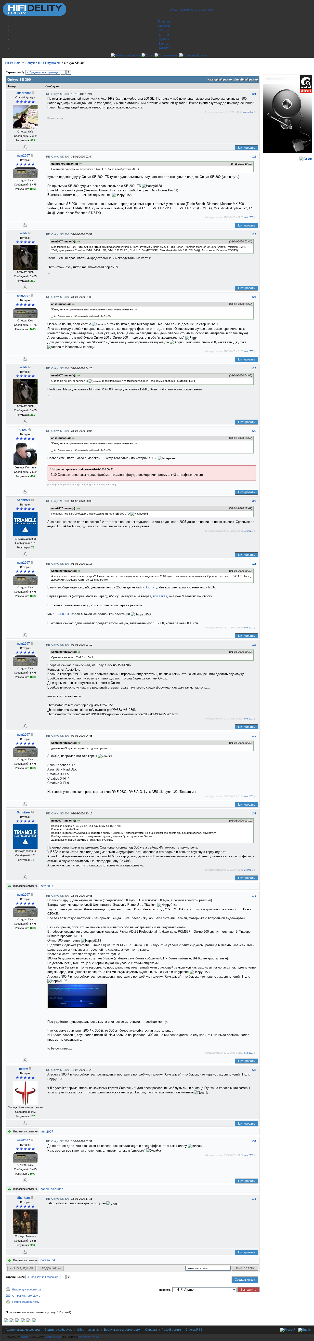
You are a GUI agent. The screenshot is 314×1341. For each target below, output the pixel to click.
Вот (50, 605)
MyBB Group (53, 1336)
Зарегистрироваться (196, 9)
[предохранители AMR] (6, 1321)
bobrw (23, 1069)
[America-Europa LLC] (11, 1321)
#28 (254, 563)
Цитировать (246, 147)
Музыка (164, 39)
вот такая (160, 596)
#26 (254, 430)
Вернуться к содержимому (122, 1329)
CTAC (23, 430)
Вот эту (151, 587)
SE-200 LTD (61, 614)
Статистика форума (58, 1329)
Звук (31, 63)
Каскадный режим (220, 79)
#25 (254, 368)
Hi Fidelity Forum (89, 1336)
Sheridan (57, 1189)
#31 (254, 813)
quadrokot (23, 93)
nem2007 (23, 155)
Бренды (164, 43)
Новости (164, 26)
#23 (254, 234)
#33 (254, 1069)
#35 (254, 1198)
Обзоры (164, 30)
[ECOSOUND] (23, 1321)
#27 (254, 501)
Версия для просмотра (26, 1289)
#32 (254, 895)
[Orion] (306, 159)
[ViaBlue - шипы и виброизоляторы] (28, 1321)
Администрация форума (23, 1329)
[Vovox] (34, 1321)
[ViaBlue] (17, 1321)
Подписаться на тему (25, 1301)
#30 (254, 735)
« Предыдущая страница (42, 72)
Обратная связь (88, 1329)
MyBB (24, 1336)
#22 (254, 156)
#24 (254, 296)
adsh (23, 233)
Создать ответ (245, 1279)
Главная (164, 21)
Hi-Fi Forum (15, 63)
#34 (254, 1141)
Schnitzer (23, 500)
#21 (254, 94)
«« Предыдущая (21, 1268)
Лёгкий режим (171, 1329)
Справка (151, 1329)
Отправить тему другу (26, 1295)
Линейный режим (246, 79)
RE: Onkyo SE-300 (58, 94)
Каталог (164, 48)
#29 (254, 644)
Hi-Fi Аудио (47, 63)
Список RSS (193, 1329)
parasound (47, 1260)
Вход (173, 9)
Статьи (164, 35)
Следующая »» (50, 1268)
